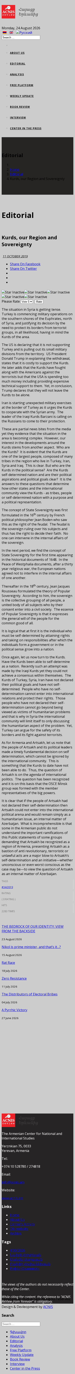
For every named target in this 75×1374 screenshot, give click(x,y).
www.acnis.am (12, 1198)
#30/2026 (17, 1250)
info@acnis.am (13, 1182)
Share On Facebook (25, 264)
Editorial (17, 63)
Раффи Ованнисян (24, 1268)
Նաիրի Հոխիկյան (25, 1255)
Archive (15, 1233)
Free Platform (21, 85)
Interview (18, 117)
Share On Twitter (23, 268)
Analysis (17, 74)
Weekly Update (22, 96)
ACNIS (48, 1306)
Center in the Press (25, 128)
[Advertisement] (37, 1057)
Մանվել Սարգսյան (26, 1259)
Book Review (20, 107)
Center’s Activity (22, 1224)
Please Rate (11, 301)
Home (14, 169)
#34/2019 (7, 887)
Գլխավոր (18, 1332)
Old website (19, 1228)
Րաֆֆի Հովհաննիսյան (30, 1264)
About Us (17, 53)
